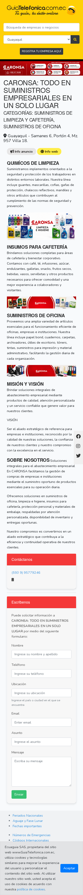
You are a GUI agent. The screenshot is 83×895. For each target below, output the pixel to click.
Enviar (19, 794)
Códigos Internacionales (31, 840)
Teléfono (18, 664)
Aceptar (69, 868)
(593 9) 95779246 (26, 572)
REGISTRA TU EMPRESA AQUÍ (41, 51)
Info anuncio (23, 151)
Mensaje (18, 752)
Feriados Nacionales (28, 815)
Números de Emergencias (31, 835)
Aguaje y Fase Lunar (28, 820)
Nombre (17, 645)
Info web (51, 151)
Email (15, 713)
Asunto (17, 732)
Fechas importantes (27, 826)
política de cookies (31, 889)
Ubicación (19, 684)
